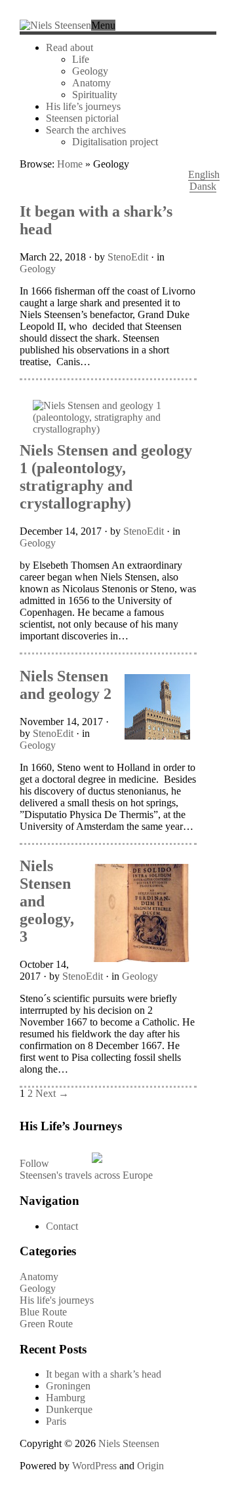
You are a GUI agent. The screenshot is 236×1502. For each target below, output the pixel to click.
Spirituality (94, 94)
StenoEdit (128, 256)
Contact (62, 1226)
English (204, 174)
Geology (90, 71)
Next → (52, 1093)
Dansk (202, 186)
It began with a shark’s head (103, 1374)
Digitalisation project (115, 141)
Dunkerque (69, 1409)
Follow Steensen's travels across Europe (86, 1169)
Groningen (68, 1385)
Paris (56, 1421)
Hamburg (65, 1397)
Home (70, 164)
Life (80, 59)
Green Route (46, 1323)
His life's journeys (57, 1300)
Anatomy (91, 82)
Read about (69, 47)
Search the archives (86, 129)
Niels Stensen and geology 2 (65, 685)
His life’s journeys (83, 106)
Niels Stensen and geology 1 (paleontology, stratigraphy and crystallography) (106, 477)
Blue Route (43, 1311)
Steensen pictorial (82, 118)
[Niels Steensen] (55, 25)
